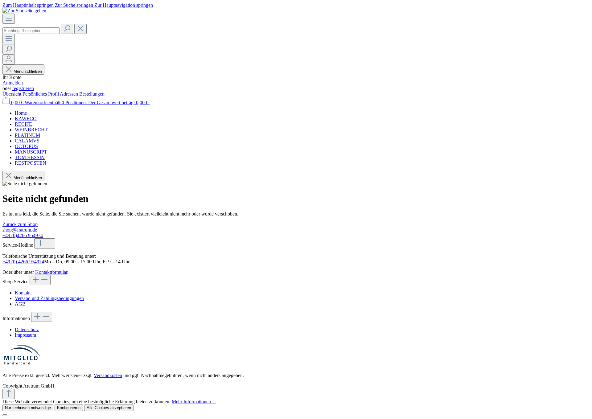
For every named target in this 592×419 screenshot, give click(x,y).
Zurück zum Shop (20, 224)
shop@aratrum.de (19, 229)
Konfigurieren (68, 407)
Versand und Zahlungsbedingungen (49, 298)
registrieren (23, 88)
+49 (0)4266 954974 (22, 235)
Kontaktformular (51, 272)
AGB (20, 303)
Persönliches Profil (41, 94)
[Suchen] (67, 29)
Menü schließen (28, 71)
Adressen (69, 94)
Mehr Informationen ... (194, 401)
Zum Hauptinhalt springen (28, 5)
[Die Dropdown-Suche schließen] (80, 29)
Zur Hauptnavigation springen (123, 5)
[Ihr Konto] (8, 59)
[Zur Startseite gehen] (24, 10)
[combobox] (31, 30)
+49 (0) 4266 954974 (23, 261)
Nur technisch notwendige (28, 407)
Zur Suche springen (74, 5)
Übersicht (12, 94)
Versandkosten (108, 375)
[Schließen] (4, 415)
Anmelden (12, 82)
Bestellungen (92, 94)
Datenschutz (27, 329)
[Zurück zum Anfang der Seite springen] (8, 394)
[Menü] (8, 19)
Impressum (25, 335)
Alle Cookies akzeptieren (109, 407)
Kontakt (23, 292)
